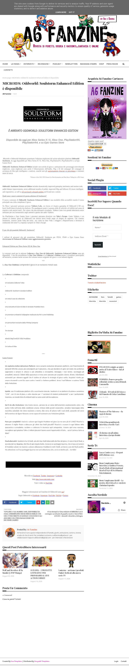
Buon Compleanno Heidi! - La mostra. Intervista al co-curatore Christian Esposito (112, 483)
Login (116, 661)
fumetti (110, 297)
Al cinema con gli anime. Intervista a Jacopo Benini (109, 434)
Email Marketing (102, 256)
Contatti (123, 661)
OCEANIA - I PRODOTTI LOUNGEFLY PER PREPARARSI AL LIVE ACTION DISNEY (41, 574)
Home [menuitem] (5, 64)
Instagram (50, 476)
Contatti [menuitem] (8, 70)
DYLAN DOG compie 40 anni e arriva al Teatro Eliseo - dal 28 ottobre (111, 369)
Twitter (43, 476)
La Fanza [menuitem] (15, 64)
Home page (7, 78)
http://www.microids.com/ (45, 479)
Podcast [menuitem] (57, 64)
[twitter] (117, 188)
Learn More (60, 12)
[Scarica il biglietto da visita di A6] (99, 353)
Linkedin (59, 476)
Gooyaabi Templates (41, 661)
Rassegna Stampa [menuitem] (88, 64)
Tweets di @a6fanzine (97, 282)
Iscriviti (98, 245)
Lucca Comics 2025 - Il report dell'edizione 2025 (111, 453)
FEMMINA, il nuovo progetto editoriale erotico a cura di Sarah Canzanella (112, 382)
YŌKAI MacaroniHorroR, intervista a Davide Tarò (109, 423)
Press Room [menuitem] (112, 64)
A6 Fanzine (7, 94)
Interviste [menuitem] (29, 64)
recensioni (113, 301)
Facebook (36, 476)
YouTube (51, 495)
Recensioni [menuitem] (43, 64)
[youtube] (117, 193)
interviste (102, 301)
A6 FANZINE (93, 297)
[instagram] (97, 193)
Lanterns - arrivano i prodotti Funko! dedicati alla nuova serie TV (71, 573)
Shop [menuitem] (101, 64)
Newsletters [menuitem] (71, 64)
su (31, 495)
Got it (72, 12)
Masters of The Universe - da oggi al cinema (111, 412)
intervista (92, 301)
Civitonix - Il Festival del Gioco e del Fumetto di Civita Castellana (112, 393)
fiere (102, 297)
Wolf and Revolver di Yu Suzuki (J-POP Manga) (13, 571)
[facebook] (97, 188)
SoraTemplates (16, 661)
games (118, 297)
